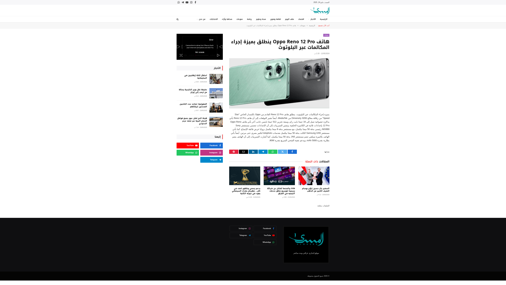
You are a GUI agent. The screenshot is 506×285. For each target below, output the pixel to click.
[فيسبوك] (338, 121)
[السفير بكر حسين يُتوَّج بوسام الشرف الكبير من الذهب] (313, 176)
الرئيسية (323, 19)
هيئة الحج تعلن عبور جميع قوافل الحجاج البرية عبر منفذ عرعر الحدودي (192, 121)
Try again (199, 52)
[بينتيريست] (338, 141)
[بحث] (178, 19)
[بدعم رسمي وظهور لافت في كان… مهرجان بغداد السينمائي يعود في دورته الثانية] (244, 176)
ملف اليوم (289, 19)
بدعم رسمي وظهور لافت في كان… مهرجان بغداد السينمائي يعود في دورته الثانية (246, 191)
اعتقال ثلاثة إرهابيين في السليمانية (195, 76)
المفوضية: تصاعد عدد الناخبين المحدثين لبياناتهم (193, 105)
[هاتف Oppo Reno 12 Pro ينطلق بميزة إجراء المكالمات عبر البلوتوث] (279, 83)
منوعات (239, 19)
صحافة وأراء (227, 19)
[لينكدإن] (338, 134)
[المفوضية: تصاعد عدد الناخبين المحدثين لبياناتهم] (216, 108)
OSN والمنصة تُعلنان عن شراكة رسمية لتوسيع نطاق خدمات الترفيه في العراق (281, 191)
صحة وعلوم (261, 19)
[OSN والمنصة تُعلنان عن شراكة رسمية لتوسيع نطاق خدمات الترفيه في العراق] (279, 176)
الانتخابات (214, 19)
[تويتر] (338, 128)
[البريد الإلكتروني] (338, 148)
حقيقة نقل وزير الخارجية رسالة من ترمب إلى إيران (193, 91)
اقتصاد (301, 19)
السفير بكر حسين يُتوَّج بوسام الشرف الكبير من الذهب (315, 189)
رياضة (249, 19)
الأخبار (313, 19)
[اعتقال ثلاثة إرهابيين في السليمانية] (216, 79)
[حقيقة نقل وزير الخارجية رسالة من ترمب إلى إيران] (216, 93)
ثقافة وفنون (275, 19)
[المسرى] (319, 10)
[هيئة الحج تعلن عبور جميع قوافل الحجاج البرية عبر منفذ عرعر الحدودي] (216, 122)
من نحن (202, 19)
